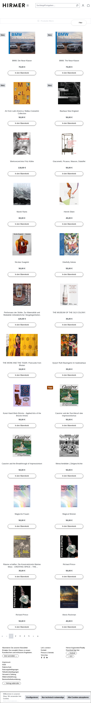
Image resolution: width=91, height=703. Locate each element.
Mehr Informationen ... (11, 701)
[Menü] (27, 5)
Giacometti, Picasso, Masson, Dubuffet (69, 161)
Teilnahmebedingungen (10, 672)
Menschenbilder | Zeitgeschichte (69, 464)
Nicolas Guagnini (22, 262)
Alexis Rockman (69, 615)
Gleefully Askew (69, 262)
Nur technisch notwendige (53, 697)
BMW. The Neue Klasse (69, 61)
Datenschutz (6, 667)
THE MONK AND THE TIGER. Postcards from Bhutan (22, 364)
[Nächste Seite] (33, 636)
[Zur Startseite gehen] (14, 5)
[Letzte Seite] (38, 636)
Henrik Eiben (69, 212)
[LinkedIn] (47, 657)
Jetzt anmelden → (10, 656)
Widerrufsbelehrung (9, 677)
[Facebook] (41, 657)
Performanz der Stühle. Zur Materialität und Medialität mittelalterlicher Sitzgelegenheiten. (22, 313)
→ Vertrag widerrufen (11, 683)
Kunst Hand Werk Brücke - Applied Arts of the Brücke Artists (22, 414)
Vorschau (44, 655)
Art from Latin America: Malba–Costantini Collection (22, 112)
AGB (4, 665)
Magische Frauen (22, 514)
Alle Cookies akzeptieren (78, 697)
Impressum (6, 662)
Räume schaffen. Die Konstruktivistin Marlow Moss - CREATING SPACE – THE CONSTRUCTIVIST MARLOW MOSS (22, 565)
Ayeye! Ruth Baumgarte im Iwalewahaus (69, 363)
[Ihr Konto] (83, 5)
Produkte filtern (47, 21)
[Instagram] (44, 657)
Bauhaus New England (69, 111)
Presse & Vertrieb (47, 653)
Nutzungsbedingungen (10, 669)
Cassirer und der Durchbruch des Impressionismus (69, 414)
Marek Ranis (22, 212)
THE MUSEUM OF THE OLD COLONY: (69, 312)
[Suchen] (77, 5)
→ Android (71, 653)
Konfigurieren (32, 697)
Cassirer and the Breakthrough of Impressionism (22, 464)
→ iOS (70, 656)
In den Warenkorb (22, 73)
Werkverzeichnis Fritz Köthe (22, 161)
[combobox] (55, 5)
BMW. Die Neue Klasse (22, 61)
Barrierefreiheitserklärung (11, 679)
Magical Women (69, 514)
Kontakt (43, 650)
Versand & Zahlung (9, 674)
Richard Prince (69, 564)
